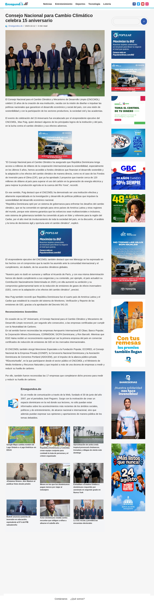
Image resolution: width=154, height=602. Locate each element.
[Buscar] (144, 21)
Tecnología (94, 4)
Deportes (80, 4)
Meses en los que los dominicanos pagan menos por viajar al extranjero (55, 487)
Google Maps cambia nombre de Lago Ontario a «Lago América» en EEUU (21, 447)
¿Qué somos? (77, 599)
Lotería (107, 4)
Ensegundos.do (16, 26)
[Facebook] (134, 4)
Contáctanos (61, 599)
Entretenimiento (63, 4)
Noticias (47, 4)
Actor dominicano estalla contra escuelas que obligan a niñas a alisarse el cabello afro (53, 520)
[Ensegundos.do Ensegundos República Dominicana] (16, 4)
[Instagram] (147, 4)
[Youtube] (142, 4)
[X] (138, 4)
